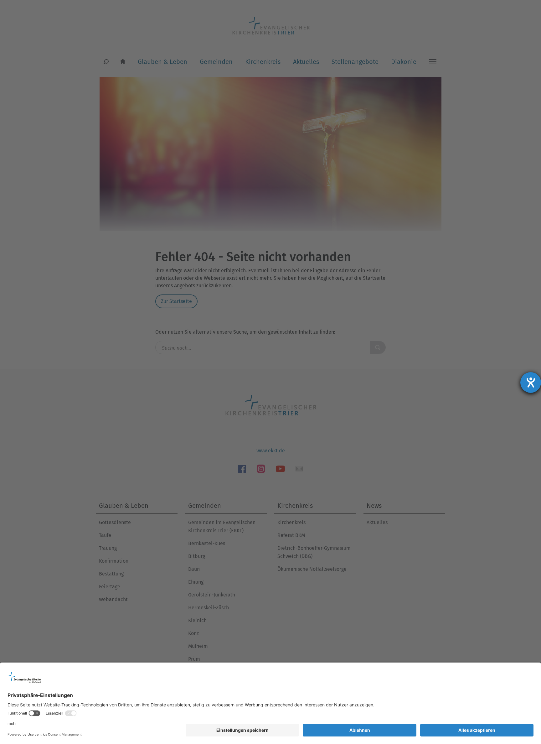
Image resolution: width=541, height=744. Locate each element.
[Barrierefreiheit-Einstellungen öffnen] (530, 382)
